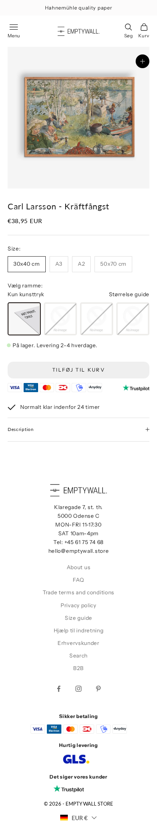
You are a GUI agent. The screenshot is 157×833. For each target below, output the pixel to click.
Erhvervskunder (78, 643)
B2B (78, 668)
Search (78, 655)
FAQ (78, 579)
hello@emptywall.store (78, 550)
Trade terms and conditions (78, 592)
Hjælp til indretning (79, 630)
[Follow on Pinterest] (98, 689)
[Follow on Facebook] (58, 689)
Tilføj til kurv (78, 370)
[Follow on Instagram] (78, 689)
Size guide (78, 617)
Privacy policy (78, 605)
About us (79, 567)
